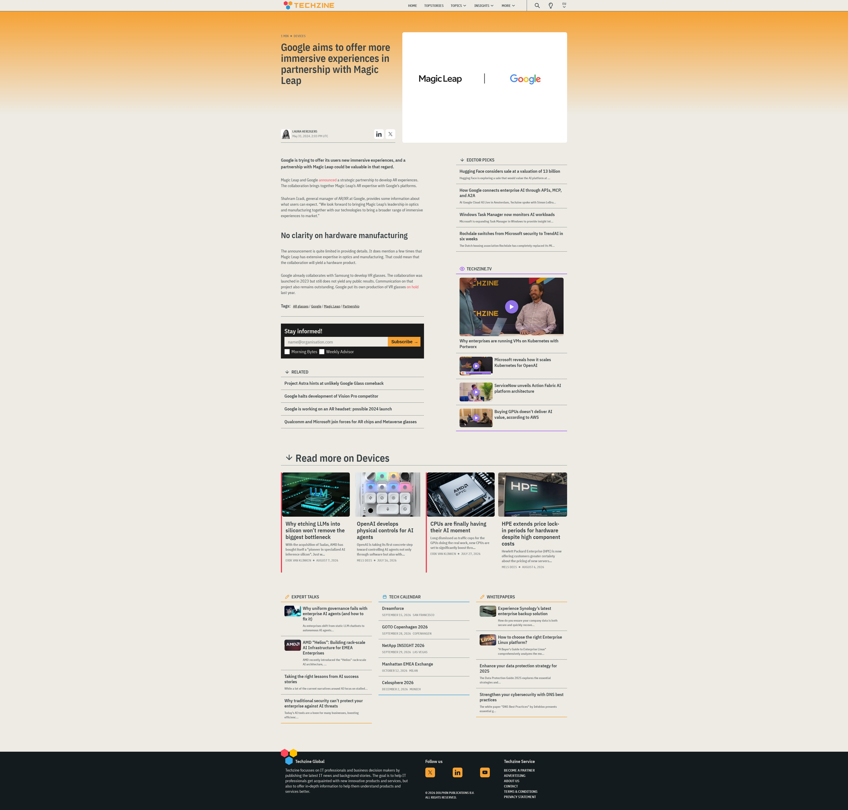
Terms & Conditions (521, 791)
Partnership (351, 306)
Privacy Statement (520, 797)
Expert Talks (305, 597)
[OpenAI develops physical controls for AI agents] (387, 494)
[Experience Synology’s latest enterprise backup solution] (488, 616)
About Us (511, 781)
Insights (481, 5)
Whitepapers (501, 597)
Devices (300, 36)
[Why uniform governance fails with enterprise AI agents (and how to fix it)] (292, 619)
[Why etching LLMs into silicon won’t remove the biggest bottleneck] (316, 494)
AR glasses (301, 306)
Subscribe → (404, 341)
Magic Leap (332, 306)
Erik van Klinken (298, 560)
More (506, 5)
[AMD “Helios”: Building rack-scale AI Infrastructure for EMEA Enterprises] (292, 653)
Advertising (514, 775)
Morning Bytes (304, 352)
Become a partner (519, 770)
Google (316, 306)
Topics (456, 5)
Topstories (434, 5)
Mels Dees (364, 560)
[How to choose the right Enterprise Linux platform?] (488, 645)
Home (412, 5)
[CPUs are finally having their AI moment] (461, 494)
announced (328, 179)
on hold (412, 286)
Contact (511, 786)
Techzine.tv (479, 269)
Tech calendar (405, 597)
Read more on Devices (342, 457)
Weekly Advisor (340, 352)
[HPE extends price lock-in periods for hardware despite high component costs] (532, 494)
